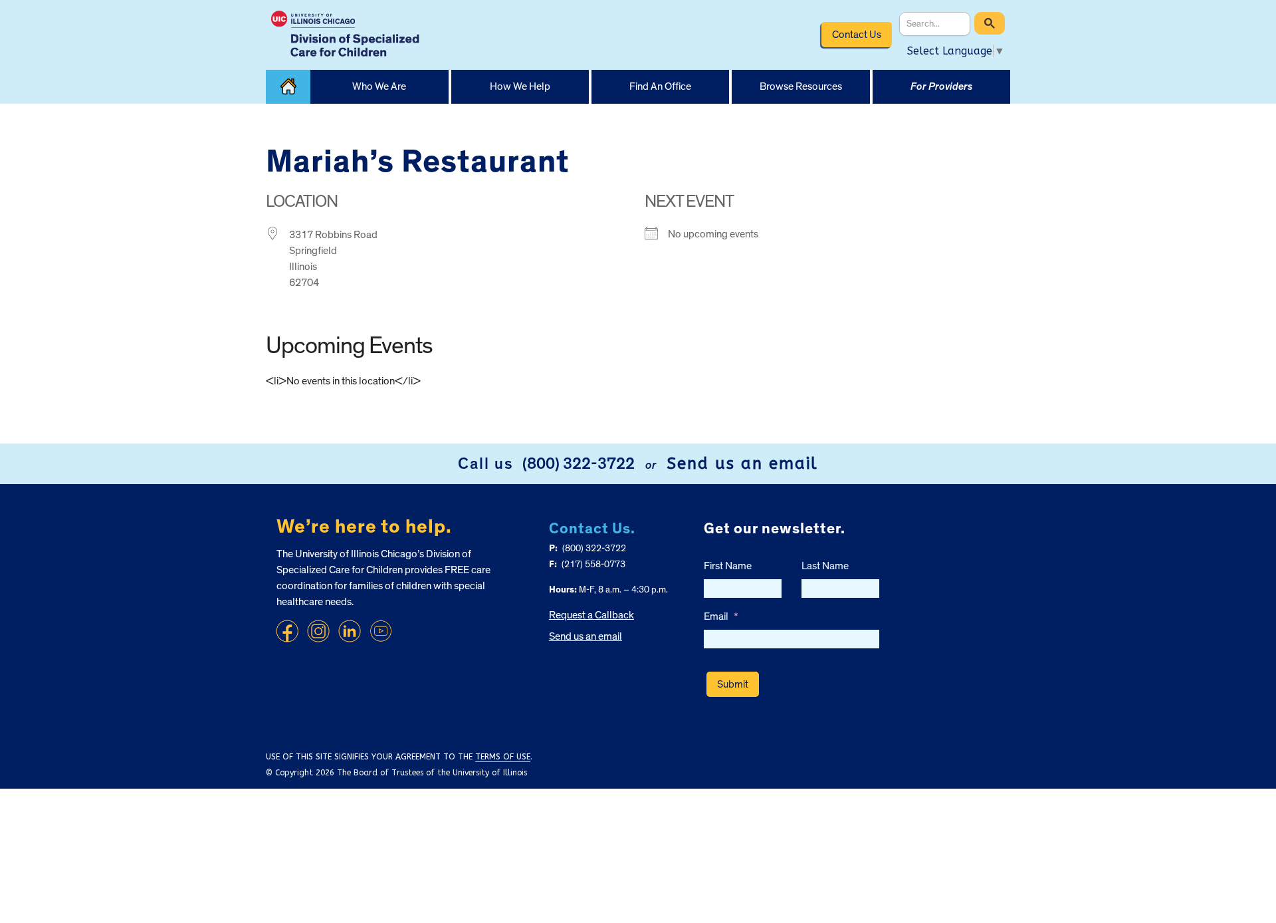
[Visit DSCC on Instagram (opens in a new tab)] (318, 631)
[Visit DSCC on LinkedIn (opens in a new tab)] (349, 631)
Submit (732, 684)
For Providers (941, 86)
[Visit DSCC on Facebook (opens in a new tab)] (287, 631)
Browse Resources (801, 86)
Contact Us (856, 34)
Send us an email (742, 463)
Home (288, 87)
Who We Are (379, 86)
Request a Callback (591, 615)
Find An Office (660, 86)
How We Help (520, 86)
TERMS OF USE (502, 756)
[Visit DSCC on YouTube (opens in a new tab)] (380, 631)
